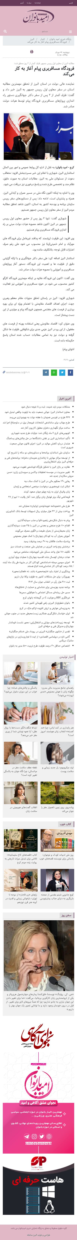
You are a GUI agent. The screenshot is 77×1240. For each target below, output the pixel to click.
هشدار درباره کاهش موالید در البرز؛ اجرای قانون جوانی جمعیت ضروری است (41, 446)
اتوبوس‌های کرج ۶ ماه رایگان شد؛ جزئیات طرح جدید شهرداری (40, 433)
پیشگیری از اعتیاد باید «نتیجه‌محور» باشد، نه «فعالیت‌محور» (41, 571)
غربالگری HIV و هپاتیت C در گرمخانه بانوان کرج (46, 598)
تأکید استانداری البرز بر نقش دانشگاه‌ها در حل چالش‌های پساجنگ (38, 438)
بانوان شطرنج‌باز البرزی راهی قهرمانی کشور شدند (46, 603)
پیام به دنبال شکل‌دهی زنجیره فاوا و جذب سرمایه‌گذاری (44, 520)
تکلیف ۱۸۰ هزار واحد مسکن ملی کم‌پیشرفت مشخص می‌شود (42, 552)
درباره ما (29, 3)
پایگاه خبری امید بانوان (60, 39)
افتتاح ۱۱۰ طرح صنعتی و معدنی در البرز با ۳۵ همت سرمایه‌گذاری (39, 525)
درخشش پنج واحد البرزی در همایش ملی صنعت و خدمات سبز (40, 546)
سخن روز (66, 915)
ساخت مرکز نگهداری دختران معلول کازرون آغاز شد (45, 428)
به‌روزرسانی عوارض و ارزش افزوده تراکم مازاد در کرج (45, 608)
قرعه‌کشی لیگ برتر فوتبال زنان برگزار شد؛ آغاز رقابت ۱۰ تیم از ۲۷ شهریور (40, 499)
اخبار (43, 39)
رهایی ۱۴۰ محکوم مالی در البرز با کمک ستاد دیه (47, 481)
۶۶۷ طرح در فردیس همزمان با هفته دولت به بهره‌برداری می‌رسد (40, 417)
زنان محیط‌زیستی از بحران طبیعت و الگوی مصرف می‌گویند (42, 531)
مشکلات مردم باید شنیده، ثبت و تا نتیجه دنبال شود (45, 407)
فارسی (71, 3)
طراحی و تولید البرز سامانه (38, 1235)
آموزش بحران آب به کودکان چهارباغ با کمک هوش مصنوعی (41, 536)
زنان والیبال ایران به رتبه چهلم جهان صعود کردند (47, 492)
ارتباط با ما (38, 3)
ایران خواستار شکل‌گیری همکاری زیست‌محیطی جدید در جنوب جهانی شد (38, 615)
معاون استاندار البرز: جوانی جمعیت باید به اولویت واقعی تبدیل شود (37, 412)
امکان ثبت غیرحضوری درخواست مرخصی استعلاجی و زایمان (41, 486)
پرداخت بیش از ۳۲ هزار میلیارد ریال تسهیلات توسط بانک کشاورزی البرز (39, 513)
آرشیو (22, 3)
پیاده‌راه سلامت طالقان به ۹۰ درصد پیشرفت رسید (47, 541)
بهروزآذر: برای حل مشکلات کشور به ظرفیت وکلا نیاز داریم (42, 577)
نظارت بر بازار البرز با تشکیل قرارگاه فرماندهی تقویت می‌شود (41, 467)
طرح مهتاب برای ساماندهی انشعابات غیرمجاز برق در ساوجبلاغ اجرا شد (36, 422)
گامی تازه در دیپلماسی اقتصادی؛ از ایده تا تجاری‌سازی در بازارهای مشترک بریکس (40, 639)
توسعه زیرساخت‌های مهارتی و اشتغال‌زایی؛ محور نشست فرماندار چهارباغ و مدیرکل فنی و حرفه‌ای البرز (40, 624)
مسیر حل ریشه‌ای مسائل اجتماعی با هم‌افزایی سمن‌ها (44, 592)
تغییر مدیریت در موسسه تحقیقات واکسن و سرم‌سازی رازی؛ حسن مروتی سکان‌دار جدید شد (40, 474)
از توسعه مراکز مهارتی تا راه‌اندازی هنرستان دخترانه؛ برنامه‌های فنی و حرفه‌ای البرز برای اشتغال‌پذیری (39, 460)
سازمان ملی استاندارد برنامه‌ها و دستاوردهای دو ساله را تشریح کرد (38, 453)
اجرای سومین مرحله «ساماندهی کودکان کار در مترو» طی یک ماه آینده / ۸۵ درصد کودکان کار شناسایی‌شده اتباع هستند (38, 564)
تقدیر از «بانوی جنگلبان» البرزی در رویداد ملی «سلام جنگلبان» (39, 631)
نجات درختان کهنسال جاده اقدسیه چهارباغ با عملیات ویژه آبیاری (39, 557)
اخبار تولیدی (66, 657)
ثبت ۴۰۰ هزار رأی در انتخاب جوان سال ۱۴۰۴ (49, 582)
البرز (32, 39)
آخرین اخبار (65, 398)
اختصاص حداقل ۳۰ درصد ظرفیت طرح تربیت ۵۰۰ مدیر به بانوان (39, 646)
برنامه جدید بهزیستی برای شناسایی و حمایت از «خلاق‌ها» (42, 587)
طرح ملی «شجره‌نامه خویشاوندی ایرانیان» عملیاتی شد (44, 506)
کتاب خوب (65, 824)
